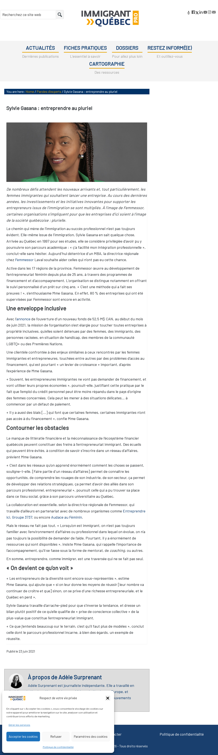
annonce (23, 318)
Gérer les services (19, 724)
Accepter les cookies (23, 736)
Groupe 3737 (22, 517)
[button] (108, 698)
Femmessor (24, 259)
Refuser (56, 736)
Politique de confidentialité (58, 746)
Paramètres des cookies (91, 736)
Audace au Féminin (66, 517)
